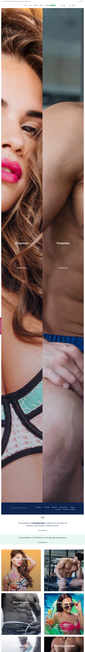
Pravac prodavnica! (42, 530)
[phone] (82, 1)
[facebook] (78, 1)
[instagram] (80, 1)
